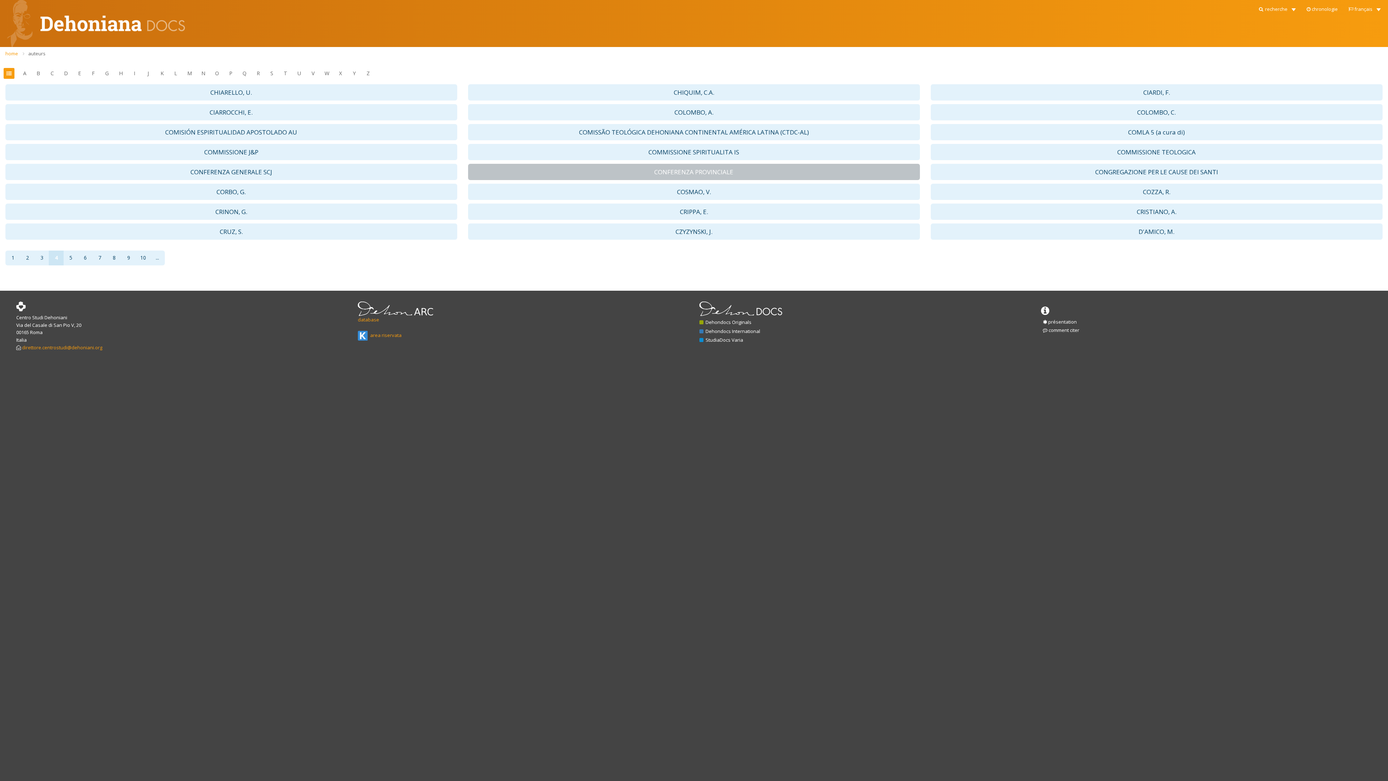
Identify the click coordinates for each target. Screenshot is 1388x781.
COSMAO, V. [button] (694, 192)
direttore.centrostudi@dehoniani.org (62, 347)
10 (143, 257)
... (157, 257)
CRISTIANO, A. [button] (1157, 212)
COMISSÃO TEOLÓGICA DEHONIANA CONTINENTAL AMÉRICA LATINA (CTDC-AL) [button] (694, 132)
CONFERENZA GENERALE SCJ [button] (231, 172)
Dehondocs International (732, 331)
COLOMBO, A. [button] (694, 112)
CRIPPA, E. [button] (694, 212)
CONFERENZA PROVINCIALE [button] (693, 172)
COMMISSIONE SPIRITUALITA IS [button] (693, 152)
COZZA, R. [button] (1156, 192)
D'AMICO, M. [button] (1156, 231)
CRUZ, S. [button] (231, 231)
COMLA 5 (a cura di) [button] (1156, 132)
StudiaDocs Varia (723, 340)
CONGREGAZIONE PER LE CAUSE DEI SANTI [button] (1156, 172)
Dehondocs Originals (727, 322)
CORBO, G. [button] (231, 192)
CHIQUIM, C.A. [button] (694, 92)
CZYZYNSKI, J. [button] (694, 231)
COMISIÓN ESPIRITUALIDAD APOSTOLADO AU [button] (231, 132)
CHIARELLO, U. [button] (231, 92)
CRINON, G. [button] (231, 212)
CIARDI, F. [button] (1156, 92)
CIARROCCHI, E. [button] (231, 112)
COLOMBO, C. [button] (1156, 112)
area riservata (385, 335)
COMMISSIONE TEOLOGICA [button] (1156, 152)
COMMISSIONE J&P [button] (231, 152)
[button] (1276, 7)
